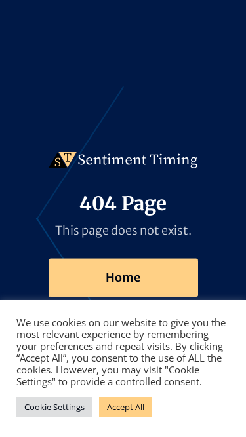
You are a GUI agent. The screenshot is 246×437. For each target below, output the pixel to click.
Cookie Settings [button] (54, 407)
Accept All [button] (125, 407)
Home (123, 277)
